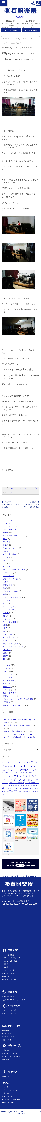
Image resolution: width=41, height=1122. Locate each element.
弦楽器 (5, 967)
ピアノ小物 (7, 585)
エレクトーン (12, 493)
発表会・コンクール (10, 1053)
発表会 (6, 671)
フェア (6, 557)
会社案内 (21, 17)
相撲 (5, 659)
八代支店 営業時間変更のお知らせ (18, 725)
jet (4, 662)
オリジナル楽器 (9, 554)
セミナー (6, 650)
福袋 (5, 588)
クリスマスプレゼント (12, 597)
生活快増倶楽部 (9, 622)
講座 (5, 631)
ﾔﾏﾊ (3, 794)
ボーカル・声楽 (8, 973)
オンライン (7, 619)
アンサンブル (8, 520)
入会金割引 (7, 600)
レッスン (6, 665)
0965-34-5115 (32, 30)
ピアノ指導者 (8, 607)
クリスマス (9, 772)
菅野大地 (22, 791)
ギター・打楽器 (8, 970)
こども (6, 613)
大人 (5, 616)
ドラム (33, 776)
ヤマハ (11, 783)
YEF (5, 539)
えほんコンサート (17, 762)
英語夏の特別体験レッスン (14, 536)
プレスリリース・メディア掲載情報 (18, 699)
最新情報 (6, 1030)
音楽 (36, 791)
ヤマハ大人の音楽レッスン (12, 958)
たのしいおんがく (10, 548)
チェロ (28, 776)
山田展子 (32, 785)
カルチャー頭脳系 (9, 1013)
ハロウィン (7, 582)
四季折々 (6, 560)
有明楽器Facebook (10, 1102)
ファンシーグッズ (10, 579)
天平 (27, 785)
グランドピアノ (20, 772)
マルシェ (6, 668)
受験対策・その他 (9, 979)
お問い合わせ (8, 1096)
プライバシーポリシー (11, 1090)
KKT (5, 628)
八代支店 (22, 785)
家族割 (6, 533)
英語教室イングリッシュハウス (14, 1000)
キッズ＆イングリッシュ (13, 647)
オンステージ (8, 677)
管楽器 (5, 964)
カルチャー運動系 (9, 1010)
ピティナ (6, 566)
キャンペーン (8, 684)
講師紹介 (6, 1059)
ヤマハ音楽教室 (30, 783)
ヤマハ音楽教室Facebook (12, 1099)
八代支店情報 (8, 637)
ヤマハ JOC (8, 634)
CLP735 (5, 762)
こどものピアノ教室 (10, 961)
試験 (33, 791)
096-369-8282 (12, 30)
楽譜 (5, 563)
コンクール (7, 573)
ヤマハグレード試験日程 (11, 1056)
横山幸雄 (26, 788)
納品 (11, 791)
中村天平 (9, 785)
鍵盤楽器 (6, 976)
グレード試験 (8, 681)
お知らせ (6, 687)
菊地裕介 (28, 791)
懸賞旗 (6, 656)
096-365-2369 (31, 904)
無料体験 (33, 788)
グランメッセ (8, 526)
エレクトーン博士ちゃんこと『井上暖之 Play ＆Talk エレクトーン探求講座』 (20, 737)
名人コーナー (8, 551)
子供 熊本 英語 (10, 644)
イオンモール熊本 (10, 591)
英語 (16, 791)
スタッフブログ (9, 693)
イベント (23, 488)
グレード (29, 772)
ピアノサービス (9, 696)
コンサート (14, 488)
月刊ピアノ (19, 788)
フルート (6, 523)
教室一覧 (6, 1077)
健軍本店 (16, 785)
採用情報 (6, 702)
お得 (5, 594)
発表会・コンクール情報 (13, 705)
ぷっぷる (27, 762)
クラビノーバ (26, 770)
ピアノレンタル (8, 1037)
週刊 (5, 625)
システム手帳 (8, 610)
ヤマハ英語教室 (9, 529)
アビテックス (8, 576)
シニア (6, 545)
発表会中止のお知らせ (13, 731)
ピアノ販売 (7, 1033)
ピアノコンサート (29, 780)
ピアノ (17, 779)
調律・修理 (7, 1040)
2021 (5, 603)
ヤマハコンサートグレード (14, 570)
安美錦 (6, 653)
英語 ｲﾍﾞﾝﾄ (8, 640)
